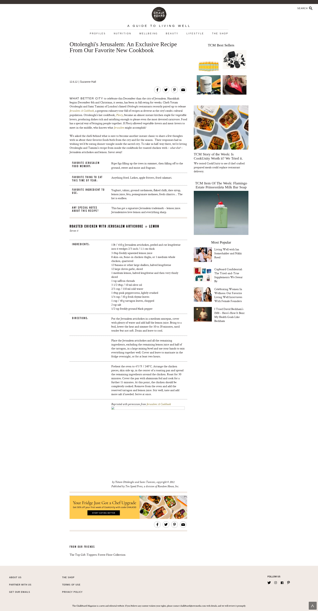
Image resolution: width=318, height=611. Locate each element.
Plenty (119, 115)
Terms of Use (71, 584)
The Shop (220, 33)
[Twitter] (269, 582)
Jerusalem (119, 127)
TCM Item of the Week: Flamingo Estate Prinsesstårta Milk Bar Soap (221, 185)
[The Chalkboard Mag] (159, 13)
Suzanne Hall (88, 81)
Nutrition (122, 33)
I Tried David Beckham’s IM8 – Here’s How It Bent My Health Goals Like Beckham (229, 315)
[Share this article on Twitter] (165, 89)
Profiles (98, 33)
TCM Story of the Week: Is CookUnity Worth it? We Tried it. (218, 156)
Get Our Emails (19, 592)
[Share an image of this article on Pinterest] (174, 89)
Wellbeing (148, 33)
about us (15, 577)
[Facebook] (282, 582)
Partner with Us (20, 584)
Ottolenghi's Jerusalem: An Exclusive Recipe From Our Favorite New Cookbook (123, 47)
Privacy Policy (72, 592)
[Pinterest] (288, 582)
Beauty (172, 33)
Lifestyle (195, 33)
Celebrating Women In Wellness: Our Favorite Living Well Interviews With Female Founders (228, 295)
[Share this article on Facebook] (157, 89)
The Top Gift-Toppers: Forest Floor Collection (98, 554)
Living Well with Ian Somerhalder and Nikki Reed (228, 253)
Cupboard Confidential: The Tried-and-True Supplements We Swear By (228, 275)
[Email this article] (183, 89)
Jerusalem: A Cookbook (82, 111)
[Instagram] (275, 582)
